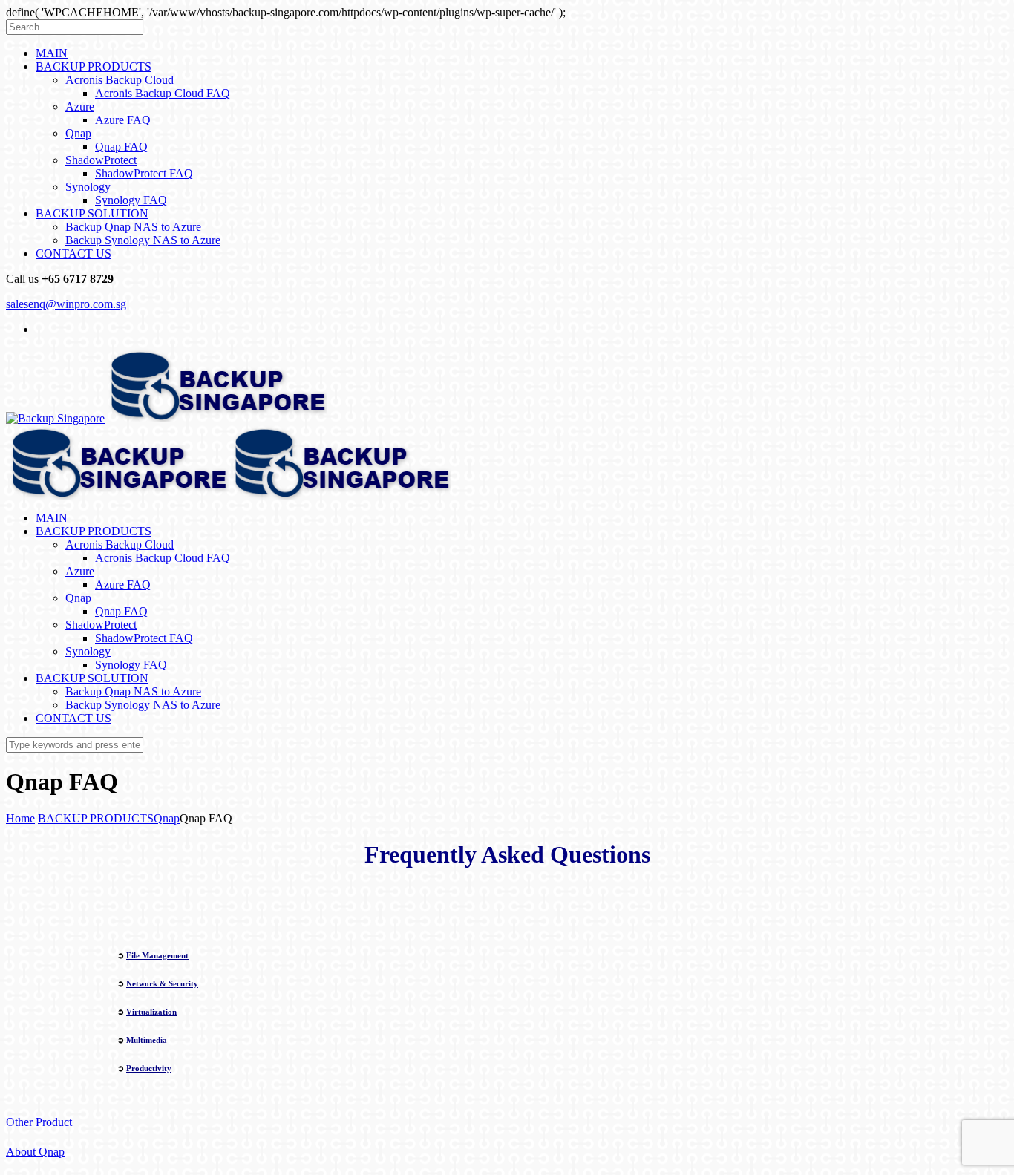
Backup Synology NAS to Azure (142, 240)
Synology (88, 186)
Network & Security (162, 983)
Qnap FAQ (121, 146)
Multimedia (146, 1039)
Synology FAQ (131, 200)
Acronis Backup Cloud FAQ (162, 93)
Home (20, 818)
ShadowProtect (101, 160)
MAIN (52, 53)
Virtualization (151, 1011)
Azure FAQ (123, 120)
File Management (157, 955)
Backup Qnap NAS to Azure (133, 226)
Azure (79, 106)
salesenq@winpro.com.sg (66, 304)
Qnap (78, 133)
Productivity (148, 1068)
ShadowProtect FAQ (144, 173)
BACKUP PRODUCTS (93, 66)
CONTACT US (73, 253)
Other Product (39, 1122)
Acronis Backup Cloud (119, 79)
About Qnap (35, 1151)
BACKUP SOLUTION (92, 213)
